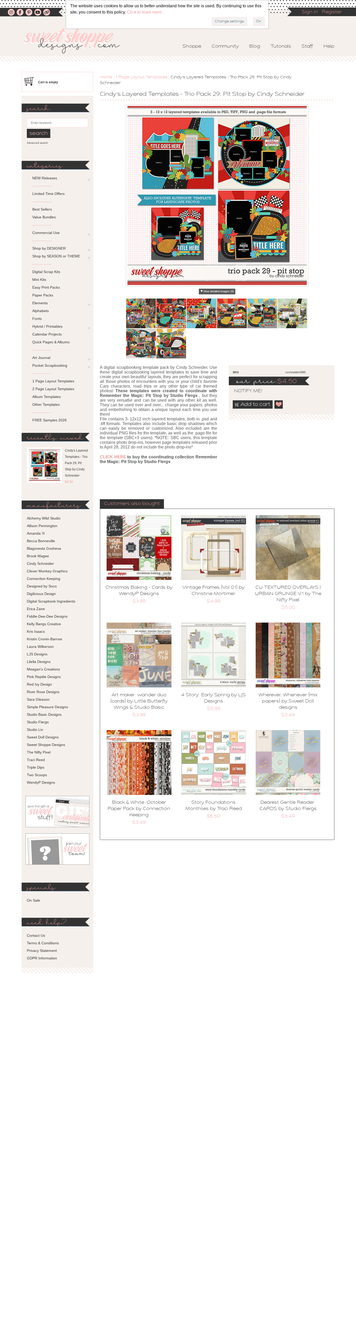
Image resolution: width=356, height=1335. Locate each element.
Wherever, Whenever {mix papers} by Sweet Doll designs (288, 701)
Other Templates (46, 404)
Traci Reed (36, 760)
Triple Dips (35, 767)
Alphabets (40, 311)
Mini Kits (39, 279)
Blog (254, 47)
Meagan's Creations (43, 669)
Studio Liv (35, 729)
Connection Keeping (43, 579)
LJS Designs (37, 654)
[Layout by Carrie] (201, 313)
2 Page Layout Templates (53, 389)
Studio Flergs (38, 722)
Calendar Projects (47, 334)
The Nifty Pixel (39, 752)
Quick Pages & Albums (51, 342)
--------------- (42, 186)
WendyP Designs (41, 782)
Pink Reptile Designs (44, 677)
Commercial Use (46, 233)
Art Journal (41, 358)
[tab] (132, 504)
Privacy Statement (42, 950)
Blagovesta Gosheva (44, 548)
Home (106, 77)
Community (225, 47)
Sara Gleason (38, 699)
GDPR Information (42, 958)
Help (328, 47)
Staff (307, 47)
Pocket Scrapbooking (49, 365)
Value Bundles (44, 217)
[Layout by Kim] (171, 343)
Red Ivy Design (39, 684)
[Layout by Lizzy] (232, 313)
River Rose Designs (43, 692)
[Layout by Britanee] (141, 313)
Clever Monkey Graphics (47, 571)
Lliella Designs (39, 662)
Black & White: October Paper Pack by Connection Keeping (139, 809)
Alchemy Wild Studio (43, 518)
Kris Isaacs (36, 631)
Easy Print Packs (46, 287)
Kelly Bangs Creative (44, 624)
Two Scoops (37, 775)
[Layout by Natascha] (262, 313)
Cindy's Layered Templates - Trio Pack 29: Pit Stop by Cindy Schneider (76, 463)
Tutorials (281, 47)
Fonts (37, 319)
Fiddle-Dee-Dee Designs (47, 616)
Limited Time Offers (48, 194)
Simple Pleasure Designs (47, 707)
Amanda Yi (36, 533)
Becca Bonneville (41, 541)
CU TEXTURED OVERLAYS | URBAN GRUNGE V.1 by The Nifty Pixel (288, 594)
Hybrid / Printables (47, 326)
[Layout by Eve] (141, 343)
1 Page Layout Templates (141, 77)
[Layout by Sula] (292, 313)
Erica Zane (36, 609)
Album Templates (46, 397)
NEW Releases (44, 178)
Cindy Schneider (40, 563)
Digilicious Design (41, 594)
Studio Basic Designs (44, 714)
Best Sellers (42, 209)
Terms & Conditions (43, 943)
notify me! (243, 391)
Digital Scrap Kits (46, 272)
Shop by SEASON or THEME (56, 256)
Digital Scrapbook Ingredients (51, 601)
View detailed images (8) (218, 291)
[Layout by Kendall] (171, 313)
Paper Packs (42, 295)
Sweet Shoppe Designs (46, 745)
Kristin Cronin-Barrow (44, 639)
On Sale (33, 900)
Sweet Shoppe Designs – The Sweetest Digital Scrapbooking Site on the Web (76, 41)
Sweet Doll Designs (43, 737)
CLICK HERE (113, 457)
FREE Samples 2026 (49, 420)
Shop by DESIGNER (49, 248)
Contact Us (36, 935)
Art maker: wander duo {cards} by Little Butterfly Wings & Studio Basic (139, 701)
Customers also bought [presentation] (132, 504)
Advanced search (37, 142)
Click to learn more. (145, 12)
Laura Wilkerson (40, 646)
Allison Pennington (42, 526)
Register (332, 12)
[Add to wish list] (278, 404)
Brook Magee (38, 556)
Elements (40, 303)
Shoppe (191, 47)
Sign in (310, 12)
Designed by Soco (42, 586)
